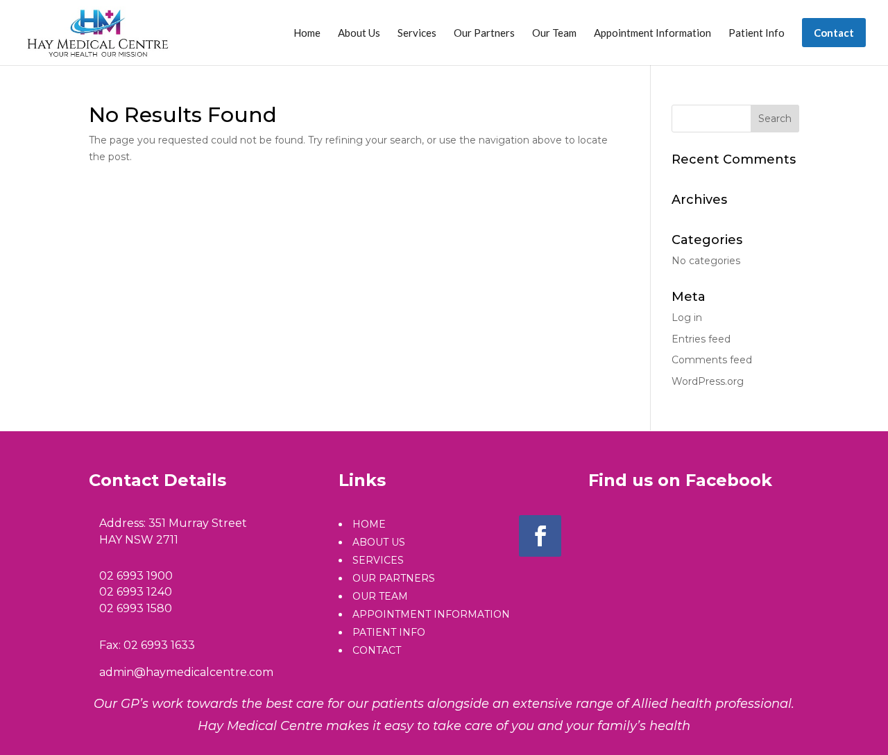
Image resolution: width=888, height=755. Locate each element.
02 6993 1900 (136, 575)
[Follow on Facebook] (540, 536)
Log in (687, 317)
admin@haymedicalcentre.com (186, 672)
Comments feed (712, 360)
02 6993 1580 (135, 608)
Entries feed (701, 339)
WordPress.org (708, 381)
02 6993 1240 (135, 591)
